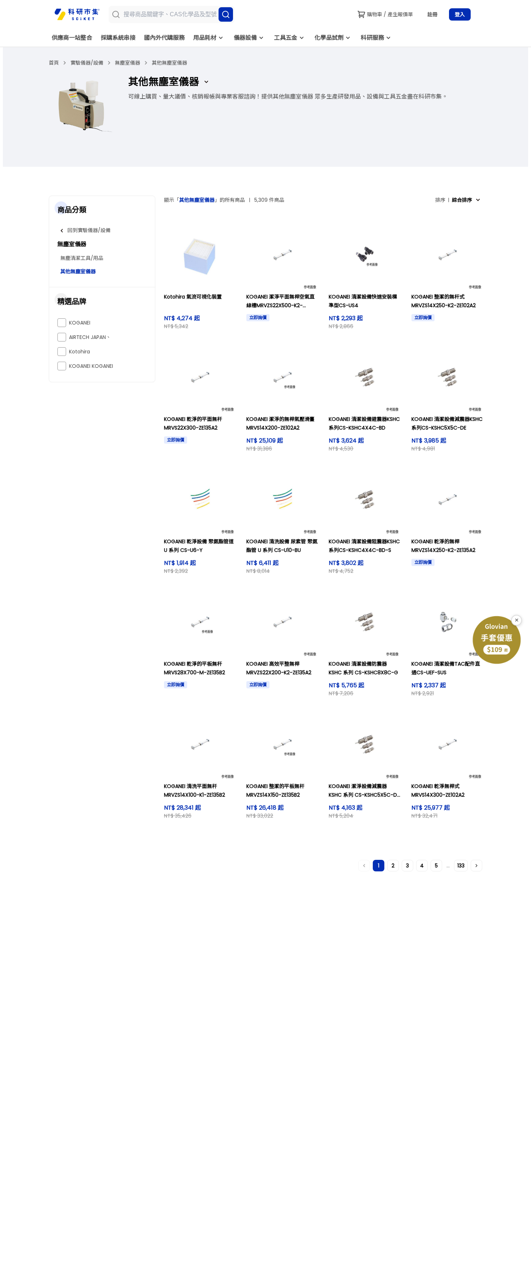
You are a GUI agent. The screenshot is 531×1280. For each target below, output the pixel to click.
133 (461, 865)
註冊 (432, 14)
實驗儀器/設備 (86, 62)
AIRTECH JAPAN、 (90, 337)
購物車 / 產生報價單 (390, 14)
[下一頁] (476, 865)
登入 (460, 14)
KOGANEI (79, 322)
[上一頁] (364, 865)
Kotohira (79, 351)
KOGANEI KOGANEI (91, 366)
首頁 (54, 62)
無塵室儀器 (127, 62)
